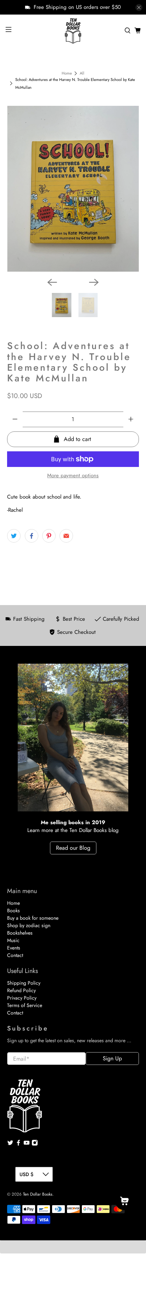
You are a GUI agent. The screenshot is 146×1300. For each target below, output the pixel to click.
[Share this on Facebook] (31, 536)
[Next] (94, 282)
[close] (138, 7)
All (82, 73)
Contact (15, 955)
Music (13, 940)
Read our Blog (73, 848)
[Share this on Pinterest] (49, 536)
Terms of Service (24, 1005)
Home (67, 73)
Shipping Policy (23, 982)
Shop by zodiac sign (28, 925)
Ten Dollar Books (37, 1194)
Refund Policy (21, 990)
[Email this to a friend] (66, 536)
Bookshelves (20, 932)
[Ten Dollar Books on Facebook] (18, 1144)
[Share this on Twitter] (14, 536)
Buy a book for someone (32, 917)
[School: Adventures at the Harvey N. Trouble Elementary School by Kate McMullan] (73, 189)
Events (13, 947)
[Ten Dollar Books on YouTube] (26, 1144)
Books (13, 910)
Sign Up (112, 1058)
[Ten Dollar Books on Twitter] (10, 1144)
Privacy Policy (21, 997)
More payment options (73, 475)
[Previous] (52, 282)
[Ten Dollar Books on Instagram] (35, 1144)
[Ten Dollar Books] (73, 30)
